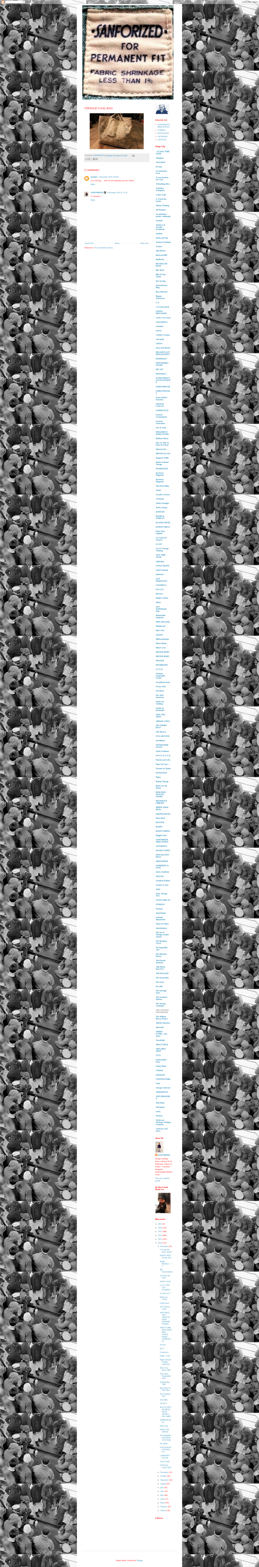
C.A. (158, 303)
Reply (93, 184)
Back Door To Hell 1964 (165, 1389)
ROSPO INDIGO (163, 831)
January (163, 1510)
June (162, 1491)
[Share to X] (91, 159)
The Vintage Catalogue (161, 1005)
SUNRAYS (160, 904)
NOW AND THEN (160, 716)
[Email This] (86, 159)
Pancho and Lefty (163, 760)
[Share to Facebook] (94, 159)
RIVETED (160, 822)
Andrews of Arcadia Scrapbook (160, 227)
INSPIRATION (162, 469)
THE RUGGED (162, 973)
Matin (158, 602)
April (162, 1499)
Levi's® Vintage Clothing (162, 549)
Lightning (160, 561)
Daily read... (164, 1426)
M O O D (159, 589)
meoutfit (159, 635)
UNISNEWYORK (163, 1079)
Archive (159, 247)
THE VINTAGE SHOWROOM (162, 1011)
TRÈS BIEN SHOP (161, 1050)
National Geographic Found (160, 676)
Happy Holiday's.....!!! (166, 1263)
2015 (160, 1224)
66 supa (159, 167)
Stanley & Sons (162, 885)
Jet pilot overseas (163, 495)
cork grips (160, 339)
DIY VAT (159, 369)
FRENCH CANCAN (160, 405)
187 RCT (163, 1404)
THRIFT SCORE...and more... (161, 1034)
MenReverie (161, 626)
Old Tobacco (161, 732)
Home (117, 243)
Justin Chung (161, 508)
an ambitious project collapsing (163, 215)
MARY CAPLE (162, 598)
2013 (160, 1231)
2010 (160, 1243)
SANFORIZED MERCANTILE (164, 126)
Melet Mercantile (163, 622)
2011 (160, 1239)
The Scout (160, 982)
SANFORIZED (97, 193)
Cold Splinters (162, 322)
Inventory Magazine (160, 474)
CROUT (159, 344)
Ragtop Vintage (162, 781)
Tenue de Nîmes (162, 924)
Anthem (159, 234)
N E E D (159, 669)
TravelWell (160, 1040)
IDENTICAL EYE (163, 454)
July (162, 1488)
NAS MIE (164, 1400)
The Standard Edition (161, 998)
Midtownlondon (162, 639)
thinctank (160, 1027)
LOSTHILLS (161, 585)
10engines (160, 158)
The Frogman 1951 (165, 1395)
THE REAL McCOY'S (160, 968)
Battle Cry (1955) (164, 1298)
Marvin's (159, 594)
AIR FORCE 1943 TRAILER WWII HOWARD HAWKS (165, 1318)
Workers (159, 1116)
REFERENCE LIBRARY (161, 802)
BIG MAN (160, 270)
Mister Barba (161, 643)
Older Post (144, 243)
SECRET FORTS (163, 850)
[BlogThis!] (89, 159)
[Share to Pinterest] (96, 159)
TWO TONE (165, 1462)
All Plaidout (161, 210)
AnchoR (159, 221)
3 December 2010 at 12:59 (117, 193)
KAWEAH (160, 512)
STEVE (163, 1345)
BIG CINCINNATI (166, 1271)
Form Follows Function (161, 399)
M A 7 (162, 1349)
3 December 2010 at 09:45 (109, 177)
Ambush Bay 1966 (165, 1383)
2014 (160, 1228)
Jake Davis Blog (162, 486)
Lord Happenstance (161, 580)
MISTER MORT (162, 652)
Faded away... (165, 1303)
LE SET (159, 544)
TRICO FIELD (162, 1045)
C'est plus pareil (162, 307)
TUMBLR (161, 130)
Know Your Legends (160, 532)
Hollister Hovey (162, 438)
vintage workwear (163, 1088)
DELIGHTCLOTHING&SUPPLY (163, 353)
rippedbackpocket (163, 814)
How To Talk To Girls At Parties (162, 444)
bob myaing (161, 281)
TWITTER (162, 140)
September (164, 1480)
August (163, 1484)
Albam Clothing (162, 206)
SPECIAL (160, 876)
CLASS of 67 (165, 1293)
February (164, 1507)
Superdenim (161, 913)
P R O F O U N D (163, 756)
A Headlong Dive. (163, 184)
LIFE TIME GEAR (161, 556)
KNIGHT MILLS (163, 527)
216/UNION (160, 162)
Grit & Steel (161, 428)
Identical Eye (161, 449)
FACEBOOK (163, 136)
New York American (160, 696)
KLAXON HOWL (163, 523)
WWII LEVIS (165, 1282)
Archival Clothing (163, 242)
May (162, 1495)
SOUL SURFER (162, 872)
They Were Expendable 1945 (165, 1376)
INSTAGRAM (163, 133)
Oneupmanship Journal (162, 746)
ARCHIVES (161, 251)
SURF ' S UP (165, 1356)
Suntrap (159, 909)
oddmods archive (163, 721)
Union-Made (161, 1066)
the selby (159, 986)
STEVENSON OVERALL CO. (165, 1449)
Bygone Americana (160, 297)
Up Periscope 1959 (165, 1277)
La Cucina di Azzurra (161, 539)
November (164, 1472)
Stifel (158, 889)
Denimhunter (161, 359)
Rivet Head (160, 818)
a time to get (161, 195)
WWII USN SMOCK (164, 1431)
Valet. (158, 1083)
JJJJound (160, 499)
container (159, 326)
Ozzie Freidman (162, 751)
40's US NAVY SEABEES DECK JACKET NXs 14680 (165, 1411)
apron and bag (162, 238)
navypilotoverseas (163, 682)
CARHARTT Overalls (165, 1457)
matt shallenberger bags (161, 609)
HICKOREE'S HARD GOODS (162, 433)
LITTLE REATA (162, 566)
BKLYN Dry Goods (161, 276)
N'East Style (161, 687)
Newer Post (89, 243)
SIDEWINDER (162, 861)
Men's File (160, 630)
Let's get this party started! (166, 1251)
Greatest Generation (160, 422)
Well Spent (160, 1107)
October (163, 1476)
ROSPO (159, 827)
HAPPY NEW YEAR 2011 (165, 1256)
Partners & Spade (163, 769)
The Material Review (161, 955)
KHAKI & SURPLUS (160, 517)
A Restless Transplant (160, 189)
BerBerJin (160, 259)
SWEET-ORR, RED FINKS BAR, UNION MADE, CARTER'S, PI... (166, 1334)
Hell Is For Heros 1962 (165, 1369)
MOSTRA (160, 661)
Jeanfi (158, 490)
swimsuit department (160, 918)
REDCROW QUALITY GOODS (161, 794)
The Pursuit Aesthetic (161, 962)
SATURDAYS (161, 846)
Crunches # (164, 1352)
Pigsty (158, 777)
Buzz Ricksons (161, 292)
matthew (94, 177)
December (164, 1246)
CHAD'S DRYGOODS (161, 312)
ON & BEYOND (162, 736)
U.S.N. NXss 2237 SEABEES (165, 1287)
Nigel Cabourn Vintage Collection (165, 1362)
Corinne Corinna (163, 335)
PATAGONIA (161, 773)
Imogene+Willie (162, 458)
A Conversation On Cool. (162, 178)
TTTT (158, 1055)
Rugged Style (161, 835)
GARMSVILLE (162, 410)
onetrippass (160, 740)
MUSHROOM (162, 665)
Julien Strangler (162, 503)
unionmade (160, 1075)
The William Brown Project (162, 1018)
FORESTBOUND (163, 387)
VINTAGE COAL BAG (165, 1466)
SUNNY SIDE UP (163, 900)
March (163, 1503)
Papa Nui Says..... (163, 764)
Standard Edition (163, 881)
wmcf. (158, 1112)
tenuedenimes (161, 928)
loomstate (160, 574)
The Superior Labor (165, 1308)
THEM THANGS (163, 1023)
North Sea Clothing (160, 703)
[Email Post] (132, 155)
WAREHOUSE (162, 1092)
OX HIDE (164, 1444)
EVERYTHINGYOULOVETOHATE (163, 380)
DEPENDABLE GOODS (162, 364)
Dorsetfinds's (161, 374)
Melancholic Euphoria (161, 616)
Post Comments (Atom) (104, 248)
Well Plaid (160, 1103)
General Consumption (161, 416)
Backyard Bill (161, 255)
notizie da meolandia (160, 709)
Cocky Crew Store (163, 318)
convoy (158, 331)
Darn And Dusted (163, 348)
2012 (160, 1235)
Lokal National (162, 570)
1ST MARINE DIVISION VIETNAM (165, 1437)
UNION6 (159, 1071)
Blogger (140, 1560)
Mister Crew (161, 648)
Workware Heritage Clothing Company (163, 1122)
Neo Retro (160, 691)
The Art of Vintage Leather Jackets (162, 934)
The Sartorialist (162, 978)
